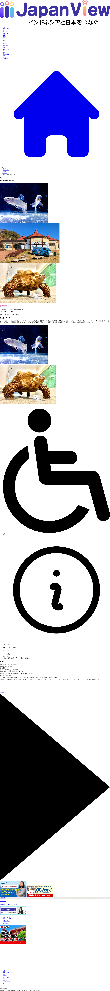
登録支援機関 (7, 921)
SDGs (4, 36)
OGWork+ (5, 37)
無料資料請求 (7, 917)
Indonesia (5, 45)
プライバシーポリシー (9, 983)
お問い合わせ (7, 923)
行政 (4, 35)
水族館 (5, 171)
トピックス (6, 28)
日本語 (5, 43)
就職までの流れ (8, 918)
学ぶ (4, 30)
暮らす (5, 31)
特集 (4, 27)
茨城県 (5, 173)
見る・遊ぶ (6, 33)
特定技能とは (7, 920)
